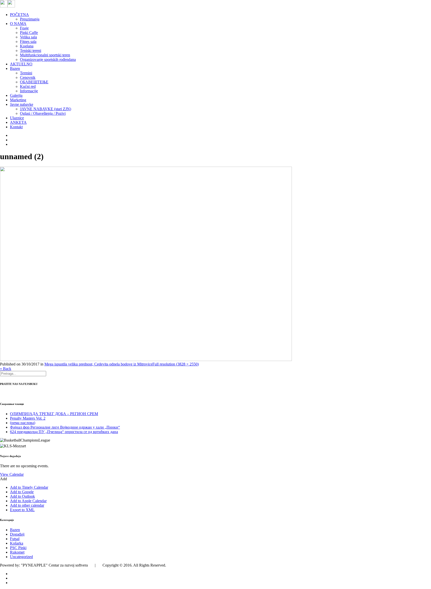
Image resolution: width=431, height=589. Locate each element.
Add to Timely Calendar (29, 487)
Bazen (15, 530)
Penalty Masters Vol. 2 (27, 418)
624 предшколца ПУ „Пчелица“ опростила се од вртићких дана (64, 432)
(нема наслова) (22, 423)
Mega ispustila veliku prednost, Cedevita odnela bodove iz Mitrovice (98, 364)
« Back (5, 368)
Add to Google (22, 492)
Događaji (17, 534)
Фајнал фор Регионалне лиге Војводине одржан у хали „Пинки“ (65, 427)
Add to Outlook (22, 496)
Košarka (16, 543)
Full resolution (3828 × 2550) (175, 364)
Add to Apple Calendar (28, 501)
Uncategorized (21, 557)
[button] (3, 479)
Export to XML (22, 510)
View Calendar (12, 474)
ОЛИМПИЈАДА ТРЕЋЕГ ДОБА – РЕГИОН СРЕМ (54, 414)
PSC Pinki (18, 548)
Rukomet (17, 552)
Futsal (14, 539)
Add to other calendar (27, 505)
